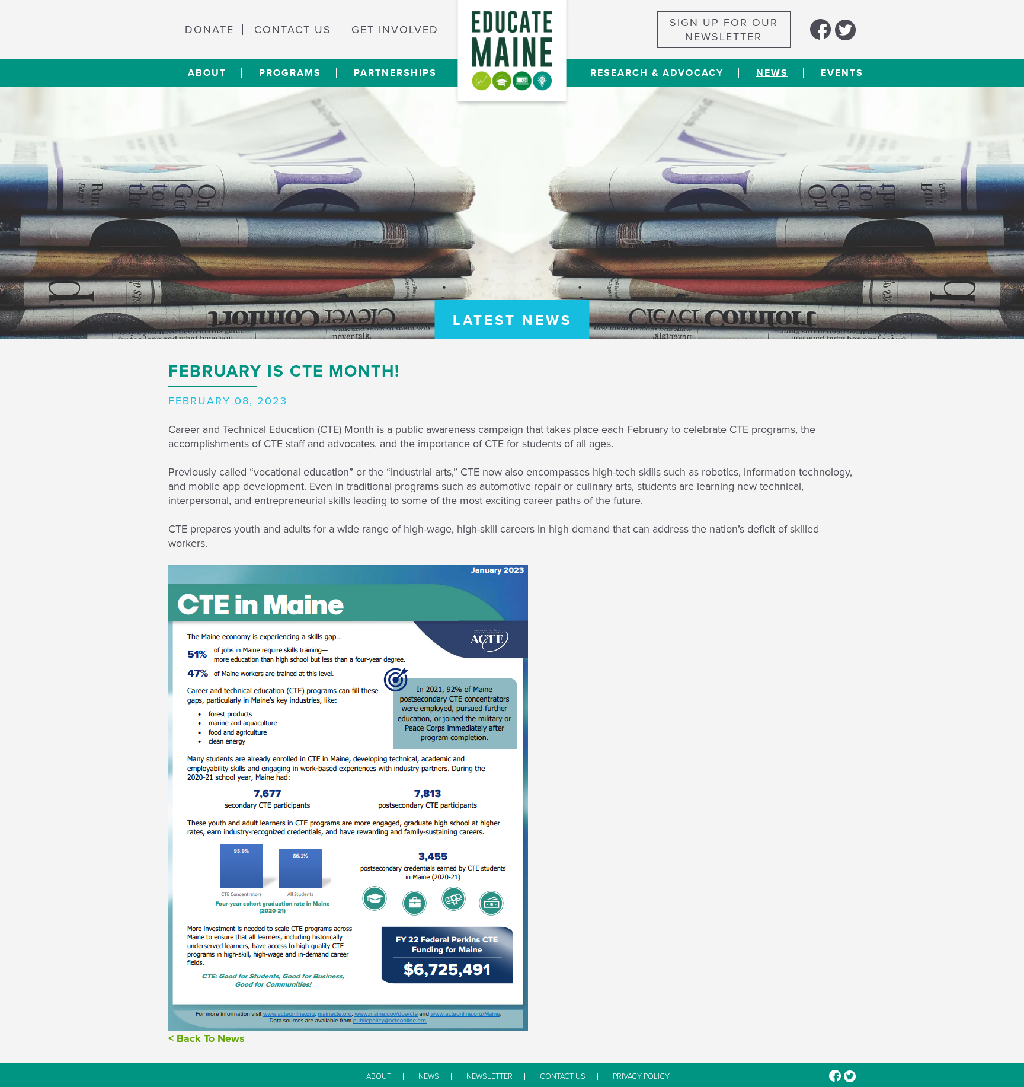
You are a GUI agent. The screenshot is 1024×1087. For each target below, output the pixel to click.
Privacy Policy (641, 1076)
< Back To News (206, 1038)
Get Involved (395, 29)
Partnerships (395, 73)
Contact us (562, 1076)
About (207, 73)
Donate (209, 29)
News (772, 73)
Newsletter (489, 1076)
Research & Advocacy (657, 73)
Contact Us (292, 29)
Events (842, 73)
